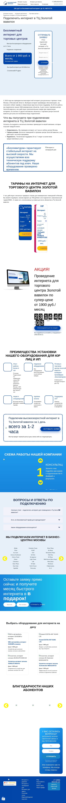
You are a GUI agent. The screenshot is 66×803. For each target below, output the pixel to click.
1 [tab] (44, 491)
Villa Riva (50, 555)
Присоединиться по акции (47, 328)
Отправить (51, 756)
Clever (15, 559)
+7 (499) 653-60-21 (57, 1)
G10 (33, 552)
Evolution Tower (33, 548)
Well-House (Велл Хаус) (50, 559)
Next (40, 482)
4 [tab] (52, 491)
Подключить (26, 234)
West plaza (50, 561)
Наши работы (40, 781)
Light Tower (33, 559)
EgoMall (15, 568)
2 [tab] (47, 491)
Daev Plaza (16, 563)
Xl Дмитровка (50, 566)
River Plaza (50, 548)
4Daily (15, 548)
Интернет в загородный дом (25, 785)
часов (48, 320)
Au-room (15, 552)
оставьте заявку (51, 429)
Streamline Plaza (50, 552)
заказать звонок (58, 4)
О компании (45, 4)
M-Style (33, 563)
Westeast (50, 563)
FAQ (37, 780)
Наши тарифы (40, 787)
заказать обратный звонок (54, 786)
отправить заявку (45, 62)
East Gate (15, 566)
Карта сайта (40, 785)
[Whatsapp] (52, 4)
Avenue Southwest (16, 555)
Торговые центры (34, 13)
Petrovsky (33, 568)
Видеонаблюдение (22, 4)
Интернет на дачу (22, 1)
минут (57, 320)
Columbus (15, 561)
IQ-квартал (33, 557)
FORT (33, 550)
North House (33, 566)
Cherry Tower (15, 557)
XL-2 (50, 568)
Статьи (38, 783)
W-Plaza (50, 557)
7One (15, 550)
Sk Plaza (50, 550)
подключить (45, 248)
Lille (33, 561)
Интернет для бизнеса (36, 1)
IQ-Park (33, 555)
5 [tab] (55, 491)
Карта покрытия (35, 4)
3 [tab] (50, 491)
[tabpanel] (48, 476)
